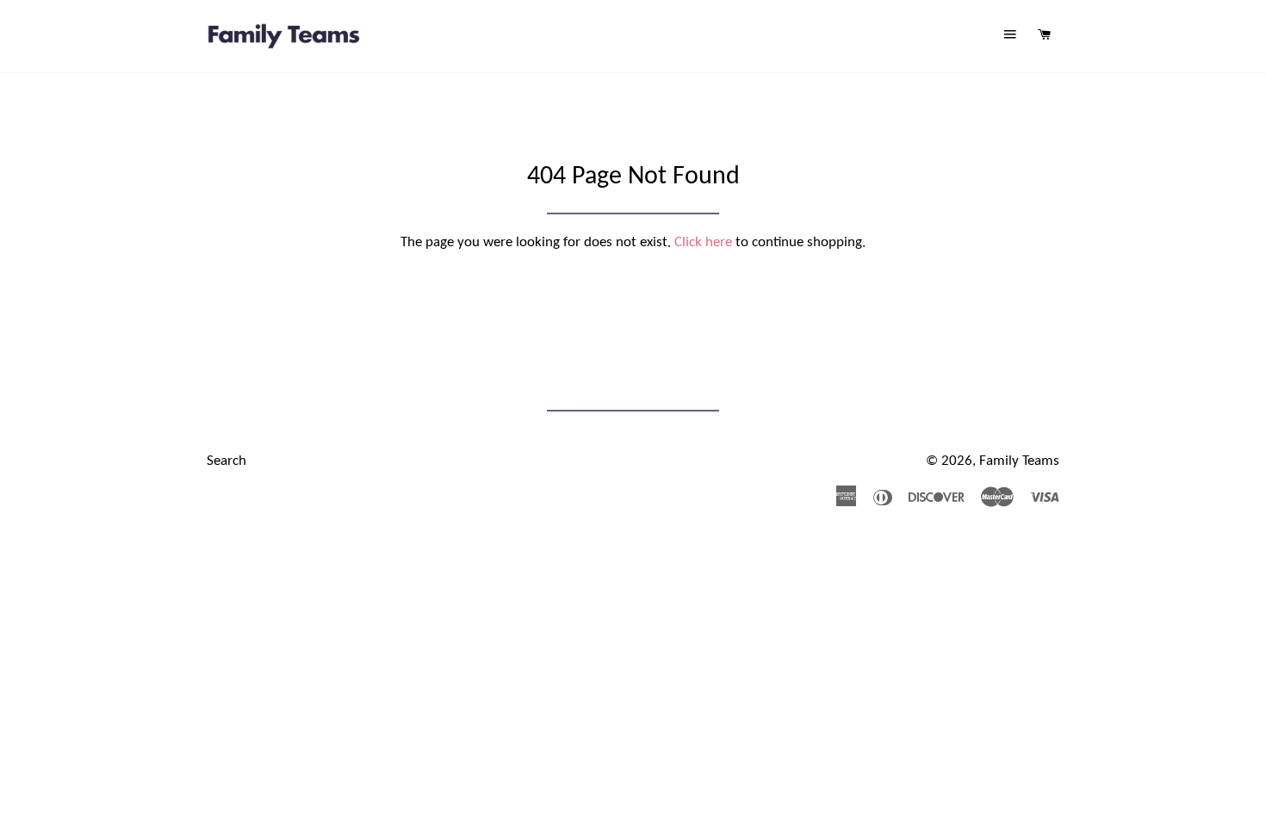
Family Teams (1019, 461)
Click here (703, 242)
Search (226, 461)
